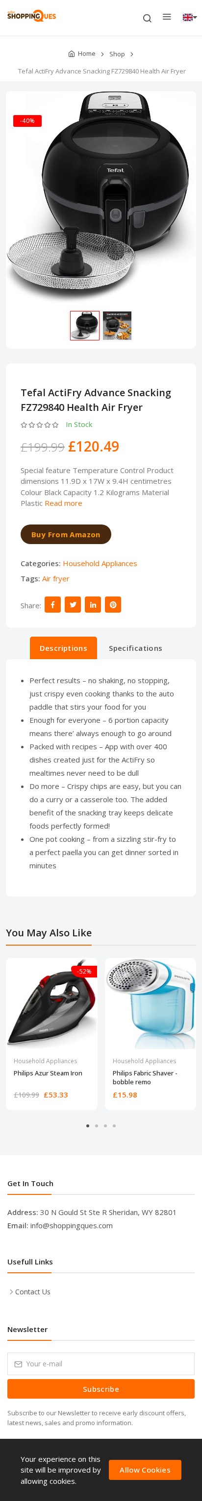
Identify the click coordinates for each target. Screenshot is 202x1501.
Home (87, 53)
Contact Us (32, 1291)
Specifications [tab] (135, 648)
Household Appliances (100, 563)
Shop (117, 53)
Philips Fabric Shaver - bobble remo (145, 1077)
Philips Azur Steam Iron (48, 1073)
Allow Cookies (145, 1470)
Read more (63, 503)
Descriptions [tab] (64, 648)
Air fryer (56, 578)
